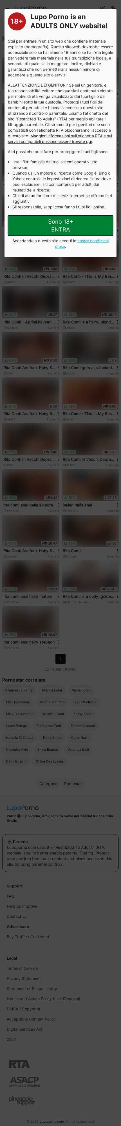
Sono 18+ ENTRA (60, 225)
